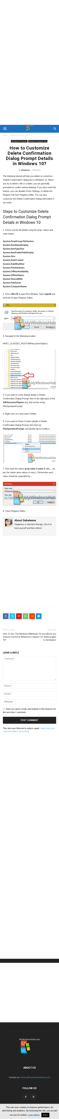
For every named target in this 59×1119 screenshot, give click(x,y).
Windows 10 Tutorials (18, 135)
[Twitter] (12, 616)
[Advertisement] (29, 31)
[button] (4, 129)
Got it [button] (45, 1115)
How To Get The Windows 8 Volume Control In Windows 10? (16, 637)
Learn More (34, 1115)
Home (5, 135)
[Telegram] (39, 616)
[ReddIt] (32, 616)
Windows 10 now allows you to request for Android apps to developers (43, 637)
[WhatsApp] (25, 616)
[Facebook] (6, 616)
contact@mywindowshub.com (35, 1077)
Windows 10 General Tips (38, 141)
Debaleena (25, 170)
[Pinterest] (19, 616)
